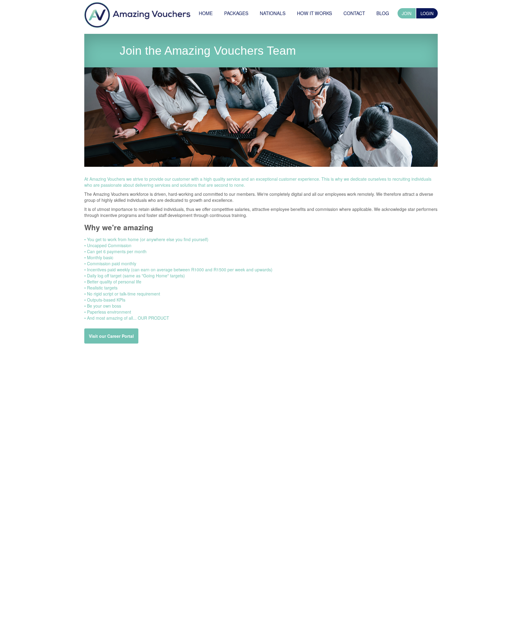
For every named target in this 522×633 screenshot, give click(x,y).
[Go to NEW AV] (137, 14)
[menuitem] (206, 13)
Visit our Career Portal (111, 336)
